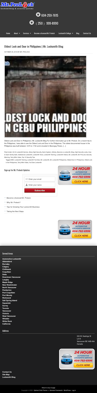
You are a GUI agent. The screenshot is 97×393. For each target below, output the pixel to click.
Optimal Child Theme (40, 390)
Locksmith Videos (62, 155)
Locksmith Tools (38, 155)
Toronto (5, 308)
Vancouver (6, 310)
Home (8, 33)
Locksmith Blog (8, 377)
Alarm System (46, 152)
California (6, 323)
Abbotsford (7, 261)
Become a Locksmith (64, 152)
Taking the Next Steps (15, 211)
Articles (54, 152)
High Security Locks (81, 152)
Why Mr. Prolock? (13, 202)
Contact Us (87, 33)
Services (25, 33)
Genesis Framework (56, 390)
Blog (77, 33)
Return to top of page (48, 388)
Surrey (5, 305)
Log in (74, 390)
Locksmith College (64, 33)
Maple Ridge (7, 282)
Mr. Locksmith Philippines (58, 160)
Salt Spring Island (9, 300)
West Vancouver (9, 316)
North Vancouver (9, 287)
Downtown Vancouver (11, 277)
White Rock (7, 321)
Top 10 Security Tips (28, 157)
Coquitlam (6, 272)
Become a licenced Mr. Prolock (19, 198)
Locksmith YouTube (33, 160)
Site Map (6, 374)
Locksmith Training (50, 155)
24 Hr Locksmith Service (20, 152)
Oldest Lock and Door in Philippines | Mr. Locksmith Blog (33, 46)
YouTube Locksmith (35, 162)
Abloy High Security (35, 152)
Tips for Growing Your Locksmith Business (23, 207)
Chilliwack (6, 269)
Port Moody (7, 295)
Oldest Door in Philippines (75, 160)
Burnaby (5, 264)
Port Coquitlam (8, 292)
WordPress (67, 390)
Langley (5, 279)
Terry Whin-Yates (15, 157)
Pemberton (6, 290)
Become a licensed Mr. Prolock (44, 33)
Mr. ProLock (82, 155)
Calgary (5, 266)
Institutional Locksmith (25, 155)
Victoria (5, 313)
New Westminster (9, 284)
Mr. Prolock (22, 6)
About (15, 33)
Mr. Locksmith (73, 155)
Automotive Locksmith (11, 259)
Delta (4, 274)
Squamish (6, 303)
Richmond (6, 297)
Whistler (5, 318)
